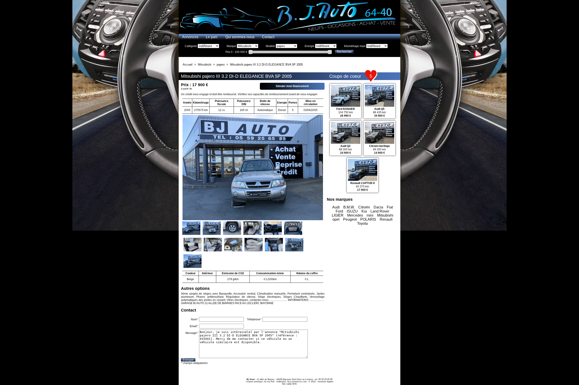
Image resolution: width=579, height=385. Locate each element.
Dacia (378, 207)
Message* (191, 333)
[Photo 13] (192, 261)
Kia (364, 211)
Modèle (270, 46)
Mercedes (355, 215)
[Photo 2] (212, 228)
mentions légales (325, 381)
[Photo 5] (273, 228)
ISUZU (352, 211)
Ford (339, 211)
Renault (386, 219)
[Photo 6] (293, 228)
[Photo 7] (192, 245)
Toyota (362, 223)
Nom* (194, 319)
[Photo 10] (253, 245)
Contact (268, 37)
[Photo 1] (191, 228)
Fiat (390, 207)
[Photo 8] (213, 245)
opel (335, 219)
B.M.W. (349, 207)
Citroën (364, 207)
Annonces (190, 37)
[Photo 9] (233, 245)
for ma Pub (269, 381)
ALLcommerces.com (297, 381)
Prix (227, 52)
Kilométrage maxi (354, 46)
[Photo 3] (232, 228)
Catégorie (191, 46)
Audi (336, 207)
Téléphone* (254, 319)
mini (370, 215)
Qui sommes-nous (239, 37)
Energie (309, 46)
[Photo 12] (294, 245)
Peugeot (350, 219)
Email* (194, 326)
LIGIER (338, 215)
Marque (231, 46)
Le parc (212, 37)
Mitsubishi (385, 215)
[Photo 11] (274, 245)
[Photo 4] (252, 228)
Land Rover (379, 211)
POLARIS (368, 219)
